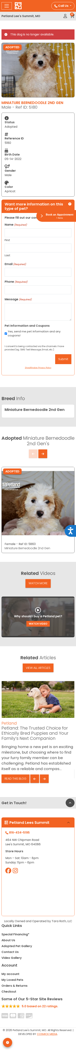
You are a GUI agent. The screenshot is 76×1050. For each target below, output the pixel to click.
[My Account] (65, 16)
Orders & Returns (14, 986)
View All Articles (38, 668)
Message (18, 299)
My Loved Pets (12, 980)
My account (10, 974)
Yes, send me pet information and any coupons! (34, 333)
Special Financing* (15, 934)
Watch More (38, 583)
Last (7, 255)
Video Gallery (11, 958)
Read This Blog (15, 778)
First (7, 240)
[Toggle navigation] (6, 6)
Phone (16, 282)
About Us (8, 940)
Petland (9, 723)
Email (15, 264)
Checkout (8, 991)
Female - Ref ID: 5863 (20, 544)
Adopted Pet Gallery (16, 946)
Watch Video (38, 624)
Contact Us (10, 952)
